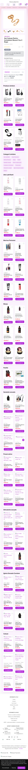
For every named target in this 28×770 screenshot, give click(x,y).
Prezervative (18, 165)
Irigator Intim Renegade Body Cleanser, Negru (7, 406)
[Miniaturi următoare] (23, 31)
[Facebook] (9, 737)
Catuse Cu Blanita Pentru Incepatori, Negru (7, 143)
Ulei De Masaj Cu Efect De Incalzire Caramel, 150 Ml (7, 337)
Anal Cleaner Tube (7, 120)
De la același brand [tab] (16, 72)
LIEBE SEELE (7, 36)
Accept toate (21, 767)
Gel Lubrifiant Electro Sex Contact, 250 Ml (8, 543)
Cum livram (14, 703)
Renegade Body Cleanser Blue (7, 425)
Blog (14, 706)
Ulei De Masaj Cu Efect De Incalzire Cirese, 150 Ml (18, 337)
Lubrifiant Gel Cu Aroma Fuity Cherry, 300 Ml (8, 188)
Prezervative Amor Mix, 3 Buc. (19, 480)
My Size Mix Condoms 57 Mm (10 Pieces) (8, 499)
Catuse (5, 170)
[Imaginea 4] (18, 31)
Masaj (14, 159)
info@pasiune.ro (19, 733)
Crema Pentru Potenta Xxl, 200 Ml (8, 294)
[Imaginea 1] (5, 31)
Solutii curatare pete (17, 162)
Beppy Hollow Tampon (6, 585)
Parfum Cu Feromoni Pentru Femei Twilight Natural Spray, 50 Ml (8, 523)
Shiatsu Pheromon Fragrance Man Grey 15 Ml (19, 523)
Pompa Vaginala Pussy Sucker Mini (19, 406)
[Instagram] (12, 737)
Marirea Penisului (7, 159)
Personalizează (5, 767)
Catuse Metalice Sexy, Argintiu (18, 120)
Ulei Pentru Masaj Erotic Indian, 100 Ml (8, 317)
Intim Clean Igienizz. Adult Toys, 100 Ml (8, 623)
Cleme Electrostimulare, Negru (7, 562)
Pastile (19, 159)
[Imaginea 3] (13, 31)
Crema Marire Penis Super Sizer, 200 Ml (19, 294)
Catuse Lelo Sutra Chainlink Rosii (18, 684)
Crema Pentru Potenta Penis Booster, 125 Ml (18, 254)
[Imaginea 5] (22, 31)
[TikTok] (14, 737)
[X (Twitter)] (17, 737)
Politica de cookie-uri (6, 764)
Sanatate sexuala (7, 162)
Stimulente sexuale (8, 167)
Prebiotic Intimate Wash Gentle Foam (19, 603)
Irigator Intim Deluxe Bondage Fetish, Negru (8, 99)
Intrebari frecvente (14, 705)
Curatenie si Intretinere (8, 165)
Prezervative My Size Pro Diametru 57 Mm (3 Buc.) (19, 499)
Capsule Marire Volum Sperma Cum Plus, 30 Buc (8, 444)
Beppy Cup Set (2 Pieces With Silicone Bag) (8, 602)
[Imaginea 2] (9, 31)
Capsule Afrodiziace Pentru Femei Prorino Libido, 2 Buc (8, 381)
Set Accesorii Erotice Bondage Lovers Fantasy (19, 141)
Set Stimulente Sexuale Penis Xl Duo (8, 275)
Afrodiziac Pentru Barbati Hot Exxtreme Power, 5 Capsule (19, 381)
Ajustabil (17, 144)
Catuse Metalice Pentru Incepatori (7, 684)
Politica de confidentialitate (14, 716)
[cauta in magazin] (8, 4)
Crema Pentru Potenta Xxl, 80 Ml (19, 275)
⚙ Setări (21, 748)
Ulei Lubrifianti (7, 157)
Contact (14, 701)
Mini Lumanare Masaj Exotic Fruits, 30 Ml (8, 358)
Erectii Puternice (15, 157)
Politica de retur (14, 718)
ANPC (14, 708)
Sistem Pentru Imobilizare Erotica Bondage (7, 645)
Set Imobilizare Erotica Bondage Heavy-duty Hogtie (19, 666)
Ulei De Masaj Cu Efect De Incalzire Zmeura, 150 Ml (18, 316)
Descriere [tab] (7, 72)
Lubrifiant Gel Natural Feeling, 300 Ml (8, 210)
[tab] (14, 4)
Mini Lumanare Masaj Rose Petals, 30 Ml (19, 358)
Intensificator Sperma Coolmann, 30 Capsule (19, 425)
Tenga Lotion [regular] (6, 230)
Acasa (14, 699)
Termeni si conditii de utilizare (14, 714)
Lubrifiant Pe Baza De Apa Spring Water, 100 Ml (19, 230)
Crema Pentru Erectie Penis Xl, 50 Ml (8, 255)
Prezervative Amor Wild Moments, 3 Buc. (8, 465)
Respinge (14, 767)
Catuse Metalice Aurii (8, 666)
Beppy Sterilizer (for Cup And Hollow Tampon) (19, 584)
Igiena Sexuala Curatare (18, 167)
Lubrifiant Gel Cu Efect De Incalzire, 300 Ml (19, 209)
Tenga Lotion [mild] (19, 189)
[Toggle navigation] (2, 4)
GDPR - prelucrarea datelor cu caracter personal (14, 722)
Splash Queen (18, 443)
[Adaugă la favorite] (22, 47)
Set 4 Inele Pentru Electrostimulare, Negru (19, 543)
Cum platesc (14, 720)
